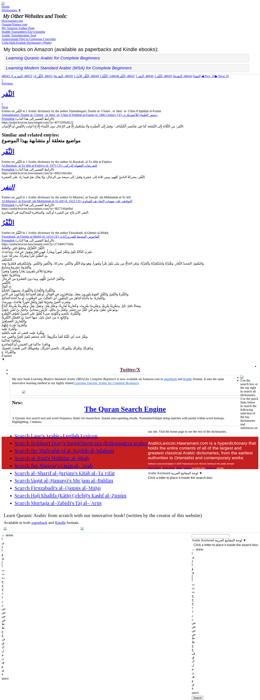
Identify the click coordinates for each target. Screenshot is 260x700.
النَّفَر (163, 76)
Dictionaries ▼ (11, 10)
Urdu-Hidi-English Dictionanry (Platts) (27, 42)
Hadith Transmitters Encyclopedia (23, 31)
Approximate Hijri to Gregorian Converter (29, 39)
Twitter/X (130, 369)
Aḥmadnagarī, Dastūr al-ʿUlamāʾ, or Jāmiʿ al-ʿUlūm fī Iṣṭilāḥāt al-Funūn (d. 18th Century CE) (79, 115)
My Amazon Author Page (18, 28)
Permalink (8, 118)
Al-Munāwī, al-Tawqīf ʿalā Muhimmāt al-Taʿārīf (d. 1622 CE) (67, 201)
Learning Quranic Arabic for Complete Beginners (53, 58)
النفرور (21, 76)
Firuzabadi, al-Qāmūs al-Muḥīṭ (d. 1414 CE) (50, 236)
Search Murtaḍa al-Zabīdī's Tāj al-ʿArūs (58, 503)
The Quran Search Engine (125, 409)
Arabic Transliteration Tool (19, 35)
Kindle (187, 379)
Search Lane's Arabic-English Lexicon (56, 435)
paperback (170, 379)
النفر (145, 76)
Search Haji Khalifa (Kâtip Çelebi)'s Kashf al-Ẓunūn (70, 495)
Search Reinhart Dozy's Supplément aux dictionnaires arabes (81, 443)
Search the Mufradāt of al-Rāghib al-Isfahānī (64, 450)
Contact (187, 468)
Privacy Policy (154, 468)
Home (6, 6)
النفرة (63, 76)
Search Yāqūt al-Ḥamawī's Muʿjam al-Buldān (63, 480)
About (179, 468)
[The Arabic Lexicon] (3, 3)
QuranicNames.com (14, 24)
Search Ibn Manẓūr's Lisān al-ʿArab (53, 465)
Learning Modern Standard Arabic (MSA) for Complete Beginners (69, 68)
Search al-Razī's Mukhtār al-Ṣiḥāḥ (51, 458)
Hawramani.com (12, 21)
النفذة (182, 76)
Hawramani (211, 468)
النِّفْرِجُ (43, 76)
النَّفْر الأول (86, 76)
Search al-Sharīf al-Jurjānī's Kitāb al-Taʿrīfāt (64, 473)
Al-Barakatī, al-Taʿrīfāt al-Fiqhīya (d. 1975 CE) (49, 165)
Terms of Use (168, 468)
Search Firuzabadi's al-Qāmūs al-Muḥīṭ (57, 488)
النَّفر (122, 76)
